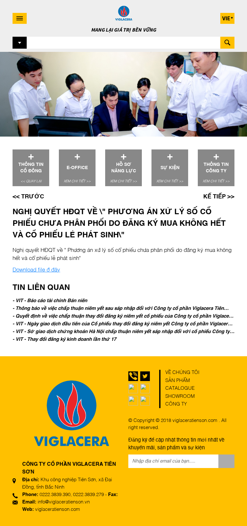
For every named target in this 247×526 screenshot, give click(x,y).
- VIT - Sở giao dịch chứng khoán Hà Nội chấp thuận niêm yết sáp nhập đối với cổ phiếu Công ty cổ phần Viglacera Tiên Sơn (121, 332)
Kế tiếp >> (218, 197)
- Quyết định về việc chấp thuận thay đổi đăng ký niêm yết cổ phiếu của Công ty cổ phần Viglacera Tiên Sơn (123, 317)
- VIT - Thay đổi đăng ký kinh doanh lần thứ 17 (64, 339)
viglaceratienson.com (57, 509)
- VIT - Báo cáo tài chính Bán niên (50, 300)
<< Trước (28, 197)
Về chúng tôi (182, 372)
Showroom (180, 396)
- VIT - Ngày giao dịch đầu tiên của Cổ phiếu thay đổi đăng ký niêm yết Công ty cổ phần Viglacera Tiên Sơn (121, 324)
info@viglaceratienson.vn (64, 502)
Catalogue (180, 388)
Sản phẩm (177, 380)
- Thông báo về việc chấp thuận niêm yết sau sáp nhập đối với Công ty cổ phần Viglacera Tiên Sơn (118, 309)
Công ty (176, 404)
